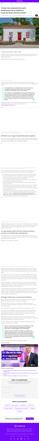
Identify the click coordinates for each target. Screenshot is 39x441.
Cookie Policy (26, 436)
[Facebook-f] (14, 439)
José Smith (10, 15)
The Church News (23, 340)
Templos (32, 408)
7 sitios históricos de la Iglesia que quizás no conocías (15, 375)
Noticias (16, 3)
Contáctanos (12, 436)
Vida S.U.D (31, 405)
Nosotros (26, 3)
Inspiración (21, 3)
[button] (2, 3)
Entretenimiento (8, 408)
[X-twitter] (24, 439)
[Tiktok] (18, 439)
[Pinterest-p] (28, 439)
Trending (11, 3)
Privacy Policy (19, 436)
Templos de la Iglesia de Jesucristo (19, 15)
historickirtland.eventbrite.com (8, 105)
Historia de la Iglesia (4, 15)
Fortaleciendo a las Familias (21, 408)
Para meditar (15, 405)
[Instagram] (11, 439)
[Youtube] (21, 439)
